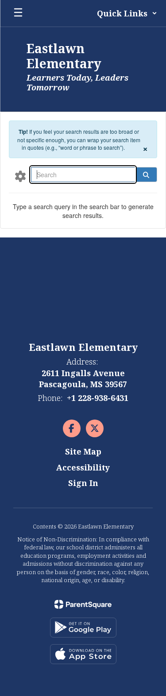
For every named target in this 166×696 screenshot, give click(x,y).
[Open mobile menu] (18, 13)
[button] (127, 13)
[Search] (146, 174)
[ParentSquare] (83, 604)
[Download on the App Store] (83, 654)
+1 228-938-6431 (97, 398)
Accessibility (83, 467)
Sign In (83, 483)
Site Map (83, 451)
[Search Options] (20, 175)
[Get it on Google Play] (83, 628)
